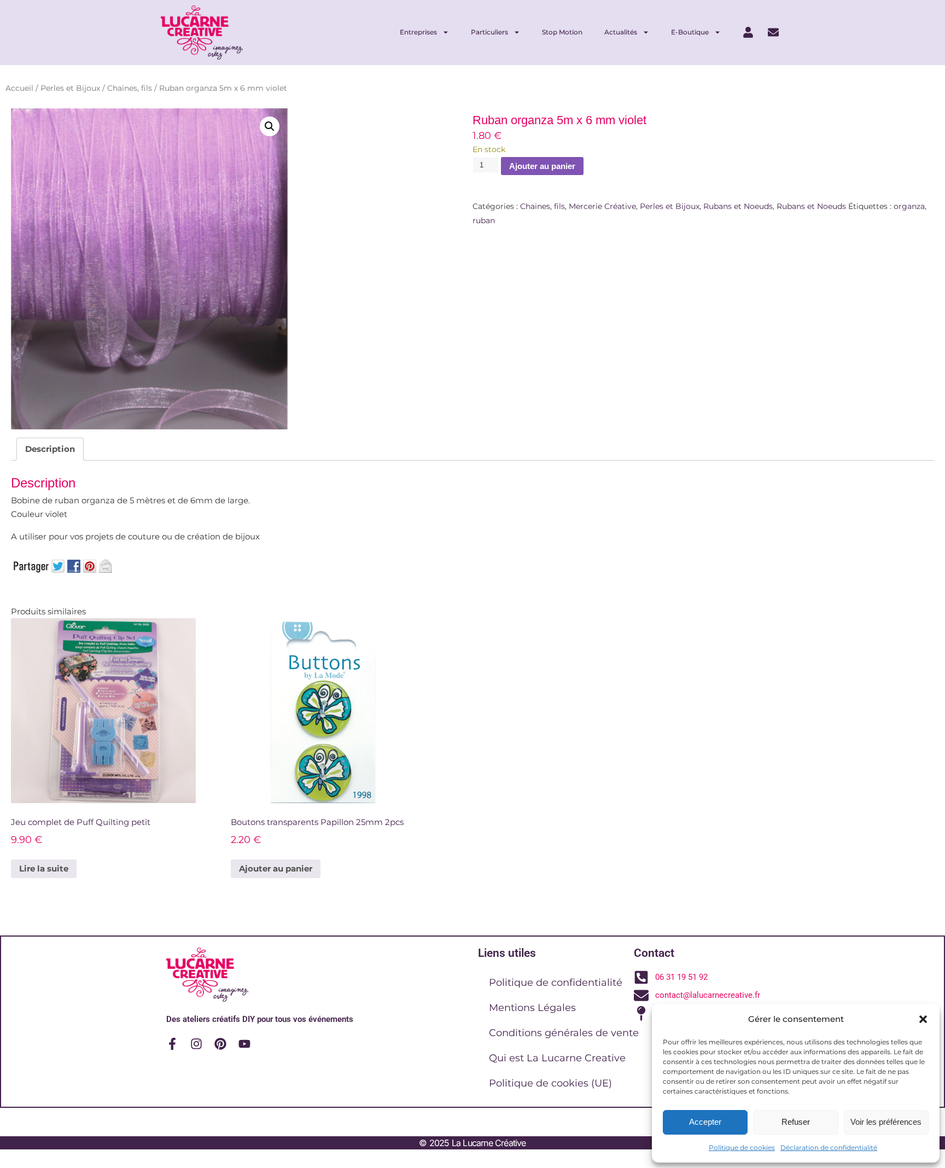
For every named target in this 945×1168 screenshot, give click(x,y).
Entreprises (418, 32)
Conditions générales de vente (564, 1033)
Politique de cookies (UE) (550, 1083)
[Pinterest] (220, 1044)
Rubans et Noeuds (738, 206)
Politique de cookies (742, 1147)
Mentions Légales (532, 1008)
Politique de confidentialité (555, 983)
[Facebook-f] (172, 1044)
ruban (483, 220)
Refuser (795, 1121)
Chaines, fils (129, 88)
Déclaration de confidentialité (828, 1147)
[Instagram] (196, 1044)
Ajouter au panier (542, 166)
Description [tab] (50, 449)
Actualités (620, 32)
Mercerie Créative (602, 206)
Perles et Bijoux (70, 88)
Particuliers (489, 32)
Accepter (705, 1121)
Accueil (19, 88)
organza (909, 206)
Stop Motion (562, 32)
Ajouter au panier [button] (275, 868)
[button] (923, 1019)
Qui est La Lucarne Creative (557, 1058)
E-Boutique (690, 32)
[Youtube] (244, 1044)
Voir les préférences (885, 1121)
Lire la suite (43, 868)
